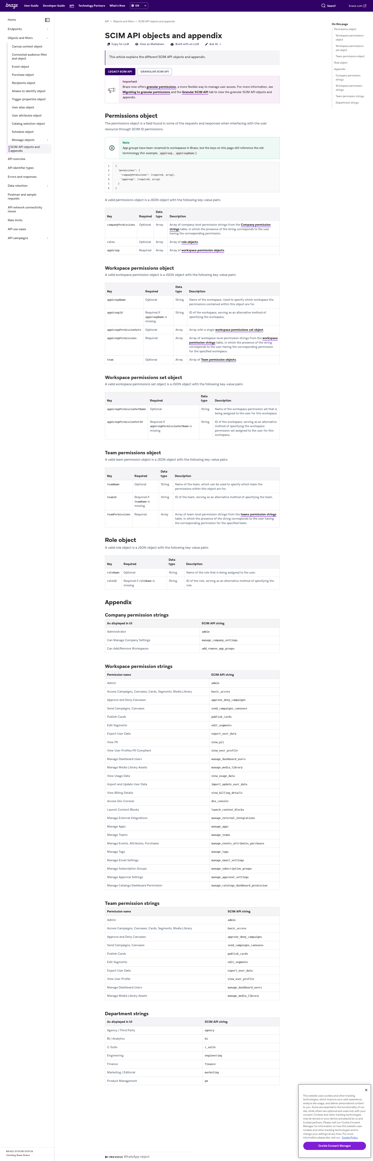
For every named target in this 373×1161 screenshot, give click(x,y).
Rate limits (15, 220)
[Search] (323, 6)
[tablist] (192, 72)
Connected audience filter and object (29, 56)
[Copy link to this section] (226, 35)
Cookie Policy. (350, 1137)
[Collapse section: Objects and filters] (47, 38)
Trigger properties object (29, 99)
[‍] (132, 6)
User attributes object (27, 115)
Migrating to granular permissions (146, 92)
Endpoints (15, 29)
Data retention (18, 186)
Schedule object (23, 132)
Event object (20, 67)
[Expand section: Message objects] (47, 140)
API (107, 21)
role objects (189, 242)
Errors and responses (22, 177)
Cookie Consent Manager (334, 1145)
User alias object (23, 107)
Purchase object (23, 75)
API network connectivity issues (25, 209)
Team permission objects (218, 360)
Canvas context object (27, 46)
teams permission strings (258, 514)
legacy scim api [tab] (120, 71)
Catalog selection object (28, 124)
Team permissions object (350, 56)
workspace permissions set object (239, 330)
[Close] (366, 1090)
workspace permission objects (202, 250)
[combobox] (331, 6)
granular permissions (161, 87)
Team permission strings (350, 96)
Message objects (23, 140)
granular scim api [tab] (154, 71)
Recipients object (23, 83)
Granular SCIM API (195, 92)
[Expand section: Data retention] (47, 185)
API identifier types (21, 168)
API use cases (17, 229)
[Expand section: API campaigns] (47, 238)
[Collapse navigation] (47, 20)
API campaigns (18, 238)
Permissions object (345, 29)
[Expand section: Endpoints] (47, 29)
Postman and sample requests (22, 196)
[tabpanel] (192, 580)
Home (12, 20)
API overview (16, 159)
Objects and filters (20, 38)
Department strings (347, 102)
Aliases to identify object (28, 91)
